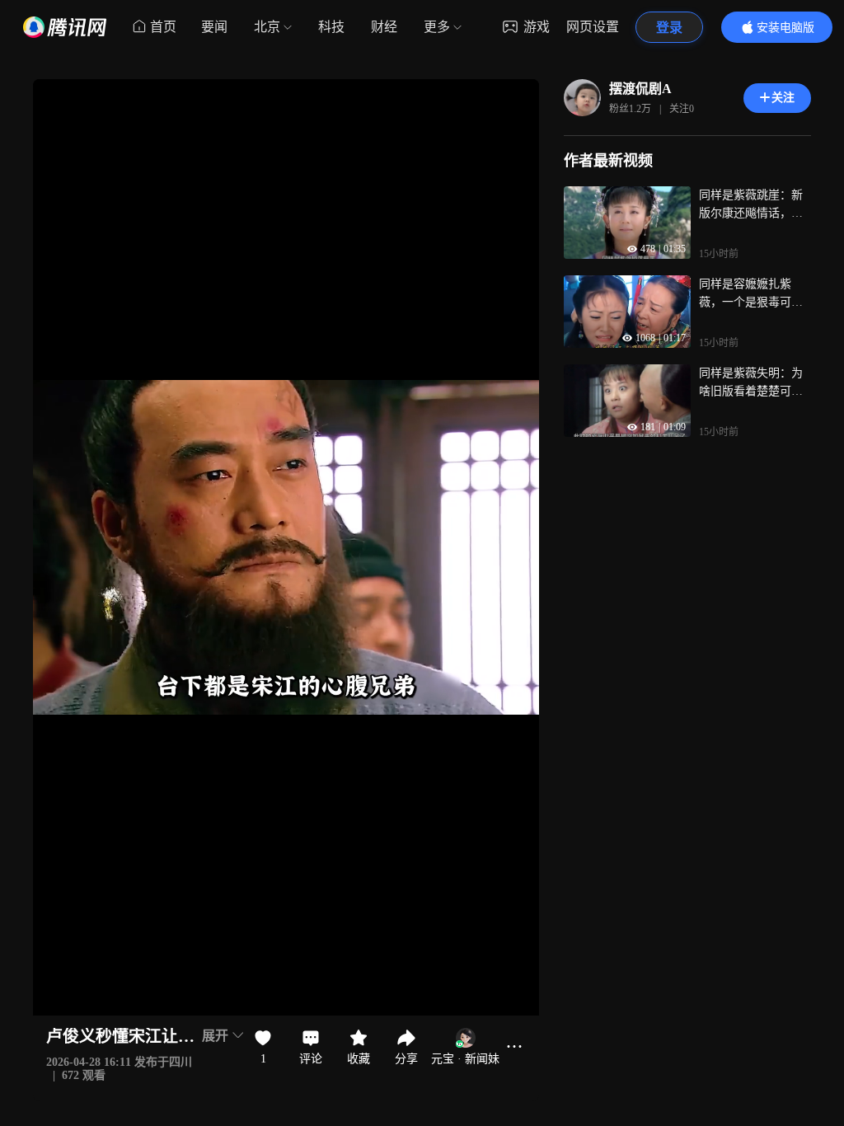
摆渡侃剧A (640, 89)
